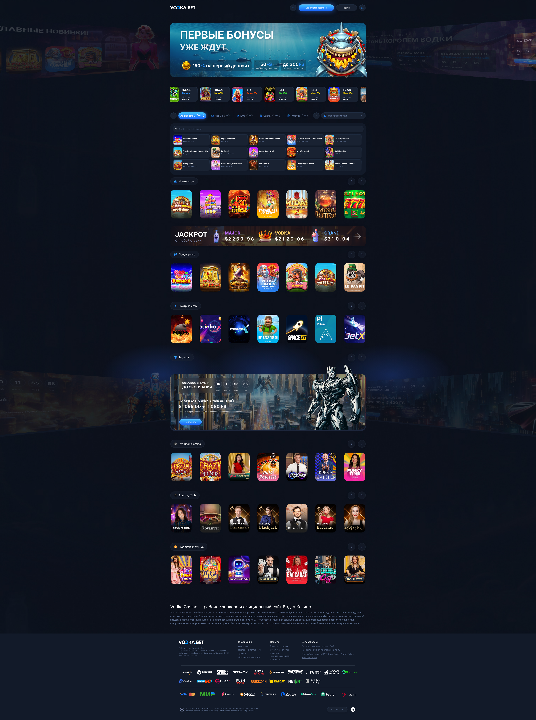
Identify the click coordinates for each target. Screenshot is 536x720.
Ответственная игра (279, 650)
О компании (244, 646)
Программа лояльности (249, 650)
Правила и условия (279, 646)
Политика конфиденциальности (280, 654)
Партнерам (275, 659)
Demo (181, 221)
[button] (173, 115)
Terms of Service (309, 657)
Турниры (242, 653)
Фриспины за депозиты (249, 657)
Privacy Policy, (347, 654)
